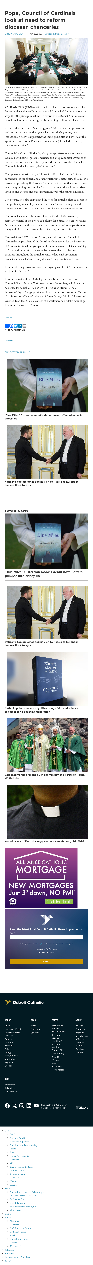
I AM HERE (16, 1177)
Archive (8, 1260)
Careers (79, 1052)
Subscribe (10, 1085)
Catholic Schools (9, 1044)
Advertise (10, 1088)
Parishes (79, 1049)
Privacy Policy (40, 944)
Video (34, 1026)
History (13, 1181)
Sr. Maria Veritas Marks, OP (57, 1038)
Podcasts (35, 1029)
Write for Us (11, 1092)
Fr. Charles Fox (17, 1199)
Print (10, 340)
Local (7, 1026)
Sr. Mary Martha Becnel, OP (57, 1047)
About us (80, 1026)
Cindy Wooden (14, 34)
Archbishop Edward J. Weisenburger (59, 1029)
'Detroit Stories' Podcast (21, 1166)
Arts (7, 1049)
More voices (15, 1210)
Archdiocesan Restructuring (23, 1145)
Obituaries (10, 1059)
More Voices (58, 1070)
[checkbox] (46, 952)
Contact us (80, 1029)
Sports (8, 1039)
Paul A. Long (58, 1053)
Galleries (35, 1033)
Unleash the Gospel (19, 1238)
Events (8, 1066)
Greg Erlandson (17, 1202)
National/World (13, 1029)
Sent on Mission (17, 1174)
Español (9, 1062)
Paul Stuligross (57, 1065)
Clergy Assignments (11, 1054)
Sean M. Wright (55, 1058)
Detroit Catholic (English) (17, 1257)
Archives (79, 1033)
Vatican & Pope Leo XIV (57, 34)
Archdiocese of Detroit (81, 1037)
